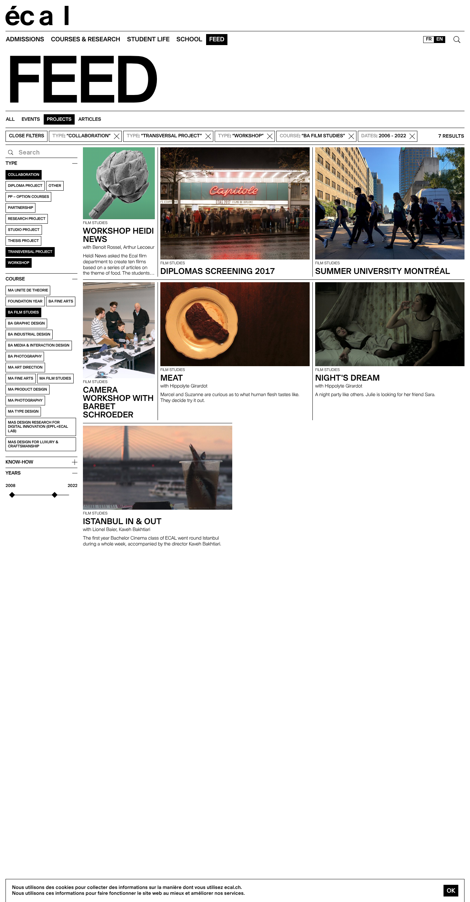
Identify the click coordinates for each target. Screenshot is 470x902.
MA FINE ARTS (20, 378)
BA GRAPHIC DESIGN (26, 323)
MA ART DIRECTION (25, 367)
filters (26, 136)
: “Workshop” (241, 136)
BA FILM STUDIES (23, 312)
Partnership (20, 207)
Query (11, 152)
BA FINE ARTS (61, 301)
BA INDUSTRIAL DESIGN (29, 334)
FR (429, 39)
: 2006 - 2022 (383, 136)
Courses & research (85, 39)
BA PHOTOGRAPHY (25, 356)
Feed (216, 39)
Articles (89, 119)
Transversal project (30, 252)
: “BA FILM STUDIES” (312, 136)
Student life (148, 39)
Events (31, 119)
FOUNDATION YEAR (25, 301)
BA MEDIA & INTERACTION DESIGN (39, 345)
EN (439, 39)
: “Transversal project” (164, 136)
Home (37, 15)
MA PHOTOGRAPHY (25, 400)
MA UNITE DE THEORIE (28, 290)
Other (55, 185)
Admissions (25, 39)
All (10, 119)
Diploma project (25, 185)
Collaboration (23, 174)
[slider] (12, 495)
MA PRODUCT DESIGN (27, 389)
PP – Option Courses (28, 196)
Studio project (24, 229)
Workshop (18, 263)
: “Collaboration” (81, 136)
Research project (26, 218)
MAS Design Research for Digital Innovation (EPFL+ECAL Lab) (38, 426)
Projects (59, 119)
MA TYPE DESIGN (23, 411)
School (189, 39)
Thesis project (23, 240)
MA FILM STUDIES (55, 378)
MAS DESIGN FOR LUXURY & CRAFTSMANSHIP (33, 444)
